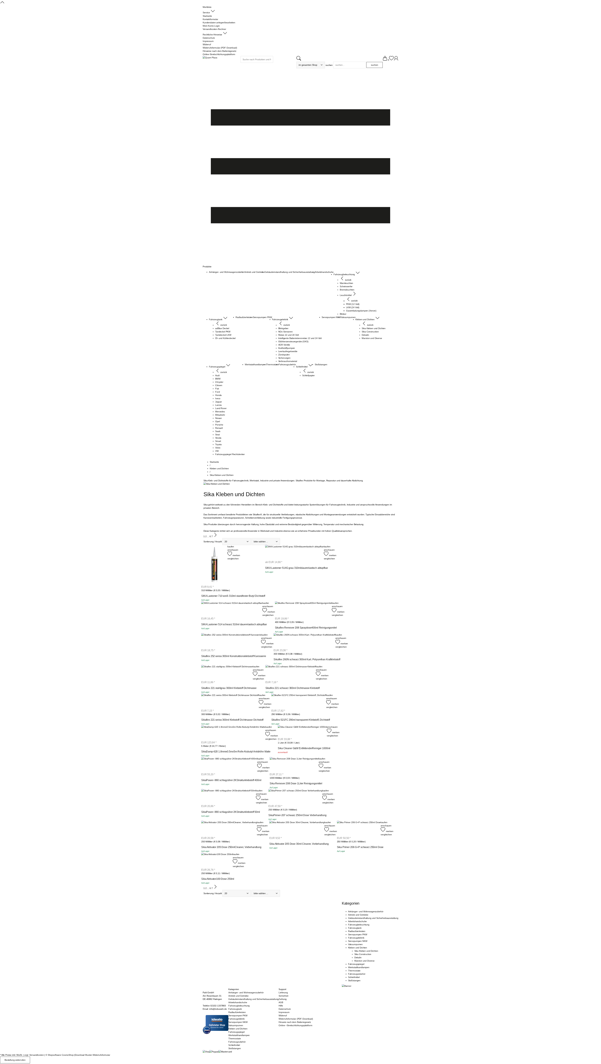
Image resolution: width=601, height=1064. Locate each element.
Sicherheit (283, 996)
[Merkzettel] (391, 60)
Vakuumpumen (355, 944)
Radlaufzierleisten (356, 931)
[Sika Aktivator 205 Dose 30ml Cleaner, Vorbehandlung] (296, 828)
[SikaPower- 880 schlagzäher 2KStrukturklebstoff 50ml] (228, 796)
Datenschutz (285, 1009)
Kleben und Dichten (357, 947)
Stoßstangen (354, 980)
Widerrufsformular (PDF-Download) (296, 1019)
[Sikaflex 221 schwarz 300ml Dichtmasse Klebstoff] (290, 672)
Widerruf (283, 1015)
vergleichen (233, 558)
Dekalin (358, 957)
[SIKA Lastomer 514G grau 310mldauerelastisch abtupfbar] (294, 552)
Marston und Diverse (364, 961)
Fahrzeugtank (355, 928)
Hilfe (281, 1005)
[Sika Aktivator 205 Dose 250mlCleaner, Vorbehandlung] (229, 828)
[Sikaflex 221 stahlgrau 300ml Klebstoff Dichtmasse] (227, 672)
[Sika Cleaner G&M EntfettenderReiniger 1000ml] (302, 731)
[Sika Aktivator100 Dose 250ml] (217, 860)
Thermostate (354, 970)
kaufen (230, 546)
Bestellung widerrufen (15, 1060)
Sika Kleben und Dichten (366, 951)
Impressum (284, 1012)
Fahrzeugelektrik (356, 938)
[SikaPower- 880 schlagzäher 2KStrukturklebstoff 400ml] (229, 764)
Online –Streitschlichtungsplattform (295, 1025)
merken (236, 555)
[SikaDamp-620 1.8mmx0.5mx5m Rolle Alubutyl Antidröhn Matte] (233, 733)
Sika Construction (362, 954)
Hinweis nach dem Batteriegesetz (295, 1022)
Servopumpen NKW (357, 941)
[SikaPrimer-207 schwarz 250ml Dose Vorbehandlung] (295, 796)
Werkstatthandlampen (358, 967)
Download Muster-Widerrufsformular (92, 1055)
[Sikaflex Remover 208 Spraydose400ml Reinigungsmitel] (303, 609)
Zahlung (283, 999)
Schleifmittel (354, 977)
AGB (281, 1002)
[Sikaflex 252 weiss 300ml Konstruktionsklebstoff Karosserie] (231, 641)
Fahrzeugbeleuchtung (358, 924)
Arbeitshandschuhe (357, 921)
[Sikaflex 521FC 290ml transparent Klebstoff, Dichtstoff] (298, 701)
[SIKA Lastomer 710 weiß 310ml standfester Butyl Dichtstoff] (214, 565)
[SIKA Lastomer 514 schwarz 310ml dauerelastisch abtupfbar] (231, 609)
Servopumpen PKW (357, 934)
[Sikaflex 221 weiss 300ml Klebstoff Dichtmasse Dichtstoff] (230, 701)
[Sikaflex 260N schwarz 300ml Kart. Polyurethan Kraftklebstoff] (304, 641)
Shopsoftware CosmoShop (61, 1055)
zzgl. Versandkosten (34, 1055)
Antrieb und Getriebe (358, 915)
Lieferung (283, 992)
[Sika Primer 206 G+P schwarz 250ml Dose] (359, 828)
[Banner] (346, 986)
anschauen (232, 550)
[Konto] (396, 60)
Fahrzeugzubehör (356, 974)
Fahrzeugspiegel (356, 964)
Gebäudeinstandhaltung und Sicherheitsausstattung (373, 918)
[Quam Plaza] (210, 57)
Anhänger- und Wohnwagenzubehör (365, 911)
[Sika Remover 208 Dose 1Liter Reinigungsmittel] (294, 764)
